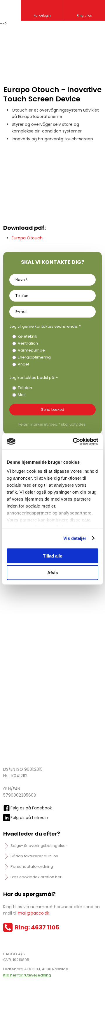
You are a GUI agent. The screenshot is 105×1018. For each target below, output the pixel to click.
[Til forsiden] (52, 46)
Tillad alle (52, 555)
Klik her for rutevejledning (27, 975)
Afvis (52, 572)
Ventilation (28, 343)
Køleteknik (27, 336)
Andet (23, 364)
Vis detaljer (74, 538)
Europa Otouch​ (27, 238)
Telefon (25, 387)
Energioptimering (34, 357)
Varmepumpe (31, 350)
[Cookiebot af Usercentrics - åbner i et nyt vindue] (74, 441)
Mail (21, 394)
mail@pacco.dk (33, 913)
